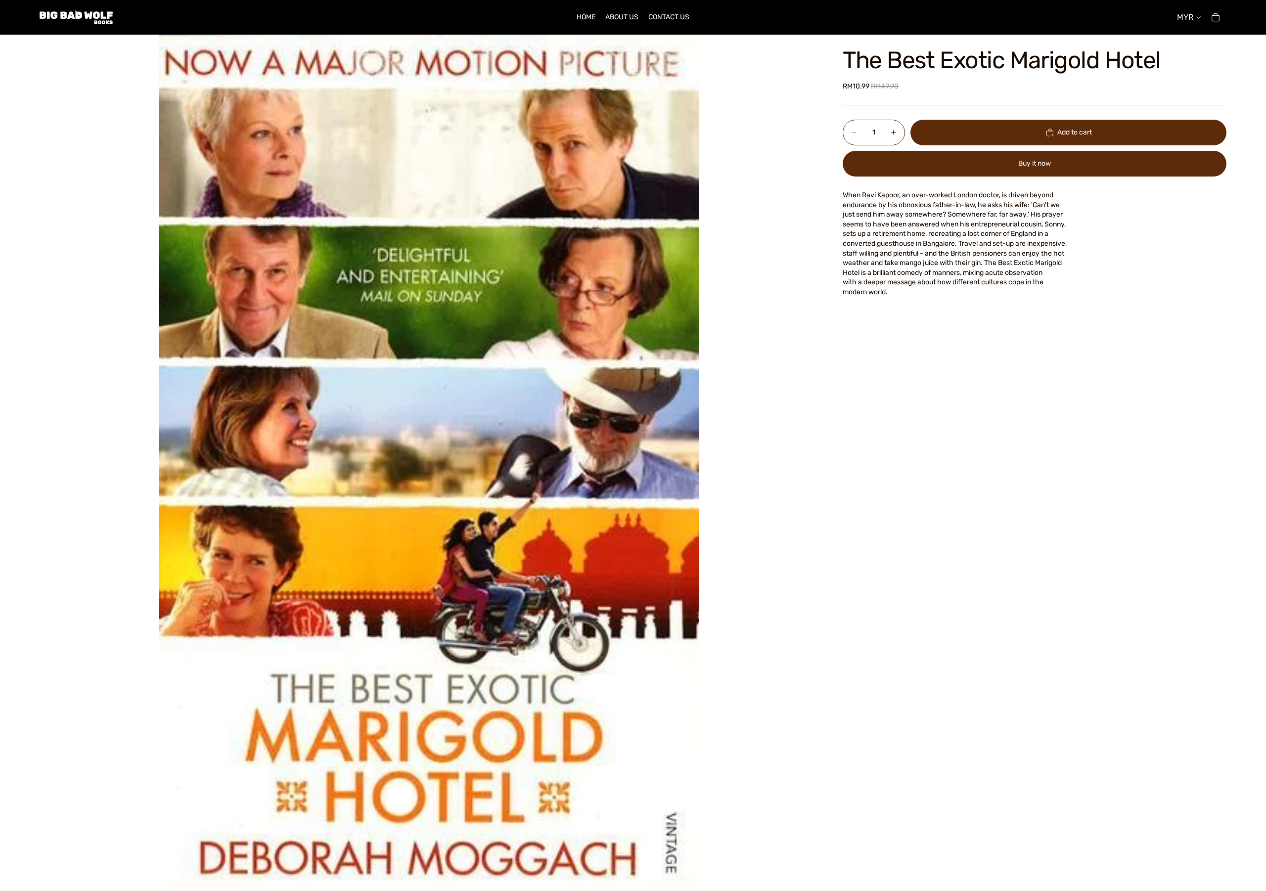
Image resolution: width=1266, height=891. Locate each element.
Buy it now (1034, 164)
